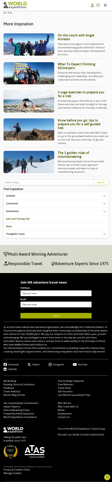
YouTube (82, 364)
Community (12, 203)
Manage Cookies (12, 473)
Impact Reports (12, 406)
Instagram (58, 364)
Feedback (9, 388)
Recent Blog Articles (14, 395)
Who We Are (64, 403)
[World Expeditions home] (15, 5)
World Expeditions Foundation (20, 417)
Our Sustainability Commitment (21, 403)
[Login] (92, 5)
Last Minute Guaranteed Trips (74, 395)
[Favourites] (98, 5)
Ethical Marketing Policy (16, 410)
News (9, 226)
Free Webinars (66, 384)
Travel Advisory (12, 391)
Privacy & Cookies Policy (17, 469)
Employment (65, 413)
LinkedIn (12, 369)
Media (61, 410)
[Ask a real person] (107, 477)
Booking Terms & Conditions (19, 384)
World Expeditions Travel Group (87, 428)
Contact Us (64, 417)
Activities (10, 195)
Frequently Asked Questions (19, 413)
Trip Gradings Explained (71, 381)
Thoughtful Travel (15, 234)
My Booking (10, 381)
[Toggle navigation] (105, 5)
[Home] (5, 12)
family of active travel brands (88, 434)
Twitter (36, 364)
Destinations (12, 211)
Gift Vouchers (65, 391)
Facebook (13, 364)
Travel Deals (64, 388)
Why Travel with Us (68, 406)
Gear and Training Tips (18, 218)
